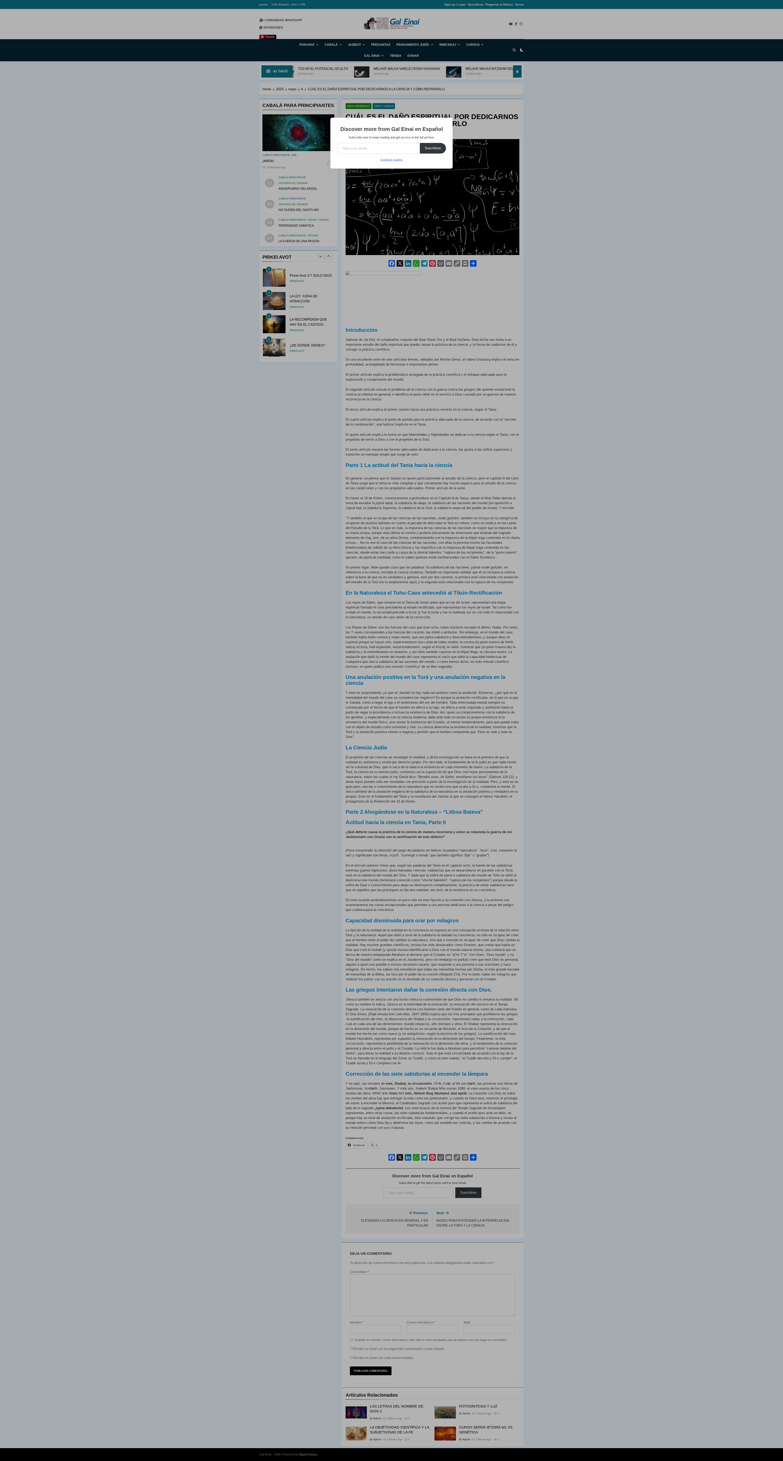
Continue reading (391, 159)
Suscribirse (433, 148)
